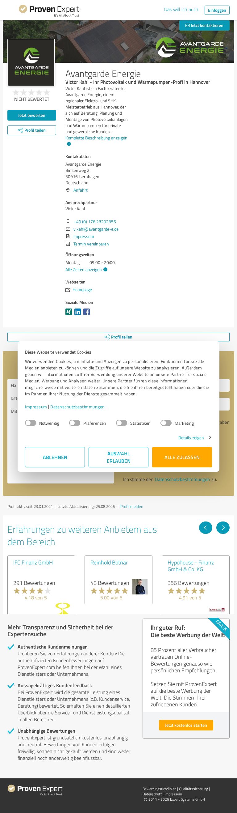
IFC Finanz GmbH (33, 562)
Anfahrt (80, 190)
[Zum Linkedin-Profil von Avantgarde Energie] (78, 315)
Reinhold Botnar (109, 562)
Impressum (36, 407)
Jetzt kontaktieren (206, 25)
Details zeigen (191, 438)
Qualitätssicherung (193, 788)
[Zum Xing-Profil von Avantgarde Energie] (69, 315)
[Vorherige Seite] (205, 527)
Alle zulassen (182, 457)
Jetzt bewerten (31, 115)
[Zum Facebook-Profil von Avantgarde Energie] (87, 315)
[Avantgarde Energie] (31, 62)
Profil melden (131, 506)
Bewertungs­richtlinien (159, 788)
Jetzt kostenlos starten (186, 725)
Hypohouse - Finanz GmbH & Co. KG (191, 566)
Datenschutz (152, 794)
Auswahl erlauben (119, 457)
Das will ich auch (181, 9)
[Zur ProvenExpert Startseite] (49, 12)
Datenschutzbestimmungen (77, 407)
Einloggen (217, 10)
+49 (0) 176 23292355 (95, 221)
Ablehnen (55, 457)
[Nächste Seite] (223, 527)
